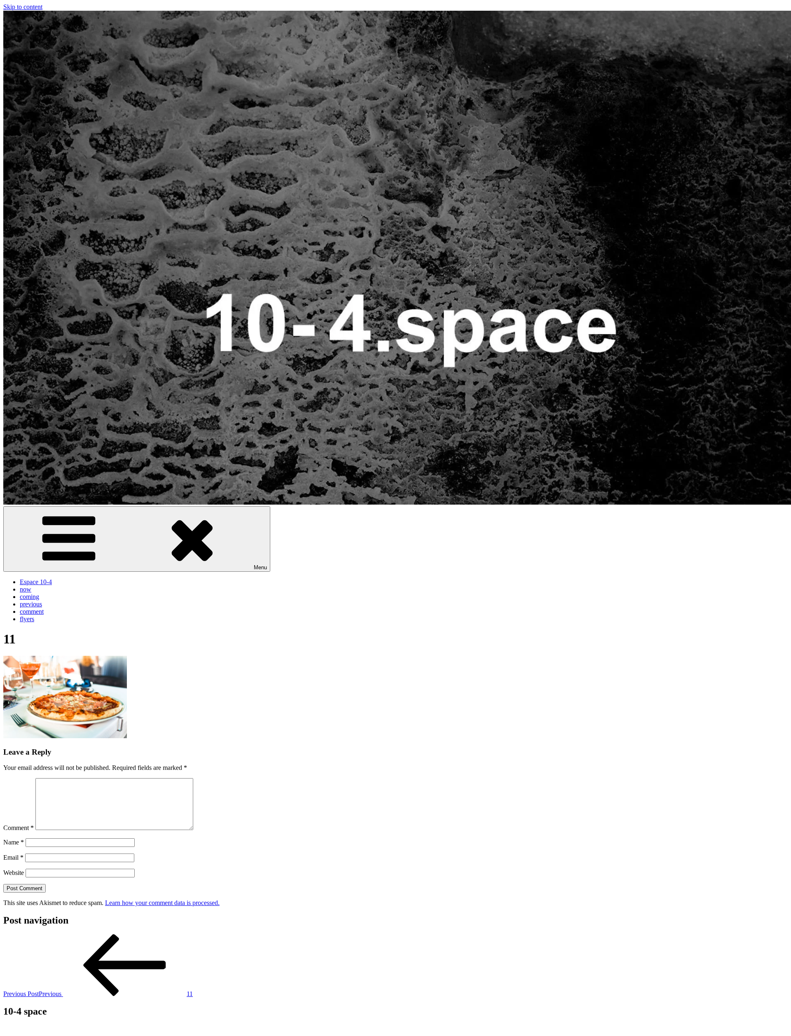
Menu (260, 567)
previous (31, 604)
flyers (27, 618)
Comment (18, 827)
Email (13, 857)
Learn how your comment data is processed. (162, 902)
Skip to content (22, 6)
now (25, 589)
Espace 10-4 (36, 581)
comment (32, 611)
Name (13, 842)
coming (29, 596)
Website (13, 872)
